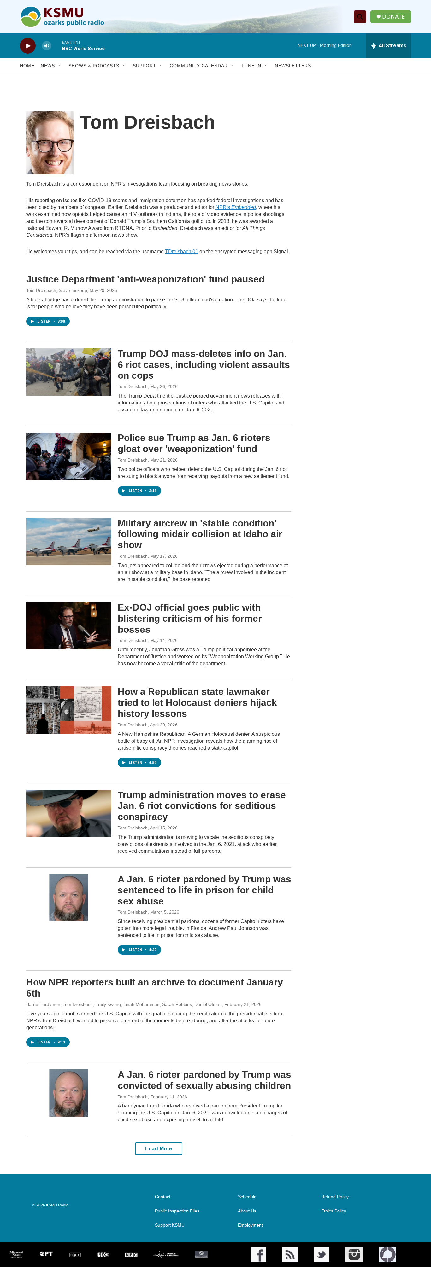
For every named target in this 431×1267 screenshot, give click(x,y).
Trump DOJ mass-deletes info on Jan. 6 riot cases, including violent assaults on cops (204, 364)
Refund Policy (335, 1196)
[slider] (57, 45)
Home (27, 65)
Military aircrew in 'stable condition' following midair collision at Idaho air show (200, 534)
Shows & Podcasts (93, 65)
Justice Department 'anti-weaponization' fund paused (145, 279)
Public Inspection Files (177, 1211)
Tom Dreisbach (133, 386)
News (48, 65)
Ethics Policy (333, 1211)
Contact (162, 1196)
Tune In (251, 65)
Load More (158, 1148)
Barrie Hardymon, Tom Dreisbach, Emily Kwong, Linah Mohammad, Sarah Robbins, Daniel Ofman (124, 1004)
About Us (247, 1211)
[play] (28, 45)
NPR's (236, 207)
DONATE (393, 16)
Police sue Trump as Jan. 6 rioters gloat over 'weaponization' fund (194, 443)
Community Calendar (199, 65)
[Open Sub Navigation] (59, 65)
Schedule (247, 1196)
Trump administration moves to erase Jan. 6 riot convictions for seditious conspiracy (202, 806)
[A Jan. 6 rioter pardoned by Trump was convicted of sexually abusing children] (68, 1093)
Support (144, 65)
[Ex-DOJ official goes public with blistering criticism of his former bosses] (68, 625)
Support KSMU (170, 1225)
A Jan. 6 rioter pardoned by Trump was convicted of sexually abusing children (204, 1080)
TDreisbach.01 (181, 251)
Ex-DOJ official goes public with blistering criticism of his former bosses (190, 618)
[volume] (46, 46)
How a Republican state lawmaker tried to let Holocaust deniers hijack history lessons (197, 702)
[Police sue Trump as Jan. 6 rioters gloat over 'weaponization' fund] (68, 456)
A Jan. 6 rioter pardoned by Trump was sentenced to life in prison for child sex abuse (204, 890)
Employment (250, 1225)
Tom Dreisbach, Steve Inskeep (56, 290)
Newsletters (293, 65)
